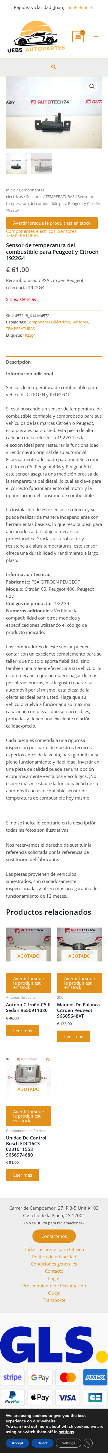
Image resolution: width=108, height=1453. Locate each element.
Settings (68, 1443)
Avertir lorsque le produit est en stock (52, 223)
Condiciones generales (54, 1264)
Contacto (54, 1271)
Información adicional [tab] (29, 374)
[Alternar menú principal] (96, 37)
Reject (42, 1443)
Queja (54, 1293)
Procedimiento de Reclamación (54, 1286)
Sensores (34, 196)
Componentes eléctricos (31, 231)
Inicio (11, 190)
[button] (54, 67)
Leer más (22, 1031)
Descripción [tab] (18, 362)
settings (66, 1432)
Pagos (54, 1278)
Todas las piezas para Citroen (54, 1249)
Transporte (54, 1300)
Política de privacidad (54, 1256)
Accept (17, 1443)
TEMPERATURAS (60, 196)
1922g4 (29, 335)
